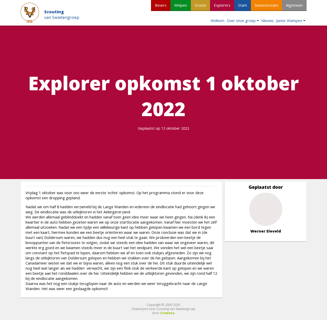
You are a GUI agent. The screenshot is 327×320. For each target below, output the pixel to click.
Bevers (161, 5)
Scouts (200, 5)
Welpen (180, 5)
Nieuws (267, 20)
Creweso (167, 313)
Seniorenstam (266, 5)
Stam (242, 5)
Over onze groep (241, 20)
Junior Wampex (289, 20)
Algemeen (294, 5)
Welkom (217, 20)
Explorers (222, 5)
